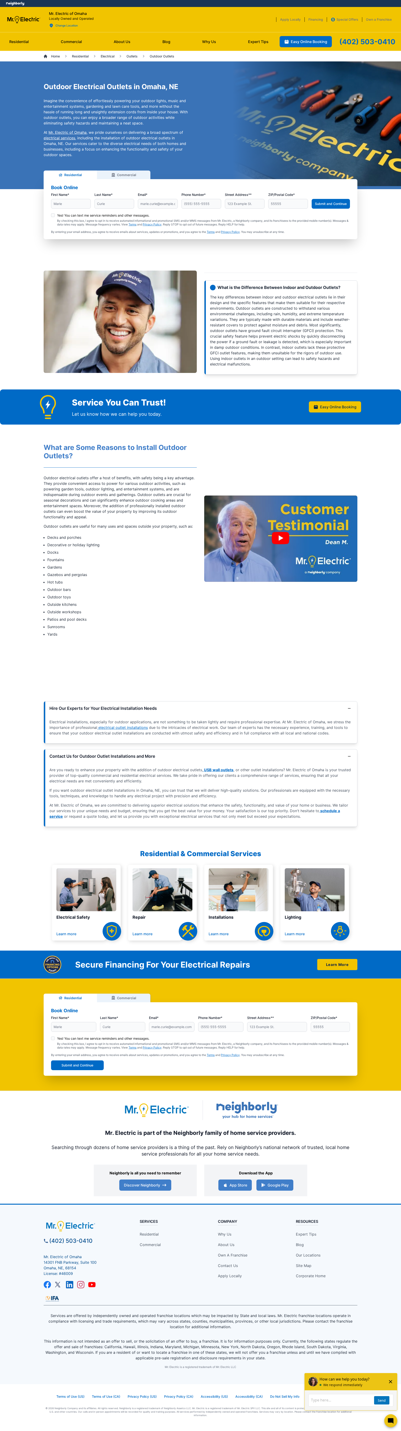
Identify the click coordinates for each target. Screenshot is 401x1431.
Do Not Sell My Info (284, 1396)
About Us (226, 1244)
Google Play (278, 1185)
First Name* (60, 195)
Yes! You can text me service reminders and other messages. (103, 215)
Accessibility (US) (214, 1396)
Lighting (293, 917)
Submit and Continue (331, 204)
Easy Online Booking (338, 407)
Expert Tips (306, 1234)
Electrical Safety (73, 917)
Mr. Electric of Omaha (68, 132)
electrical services (59, 138)
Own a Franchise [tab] (379, 19)
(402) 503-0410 (71, 1240)
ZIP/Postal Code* (281, 195)
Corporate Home (311, 1275)
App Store (238, 1185)
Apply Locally (230, 1275)
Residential (73, 175)
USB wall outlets (218, 769)
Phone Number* (193, 195)
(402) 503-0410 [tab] (367, 41)
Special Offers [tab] (347, 19)
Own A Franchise (232, 1255)
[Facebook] (47, 1284)
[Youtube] (92, 1284)
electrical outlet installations (122, 727)
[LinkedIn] (69, 1284)
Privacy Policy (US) (142, 1396)
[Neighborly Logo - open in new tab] (15, 3)
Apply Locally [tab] (290, 19)
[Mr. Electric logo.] (24, 19)
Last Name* (103, 195)
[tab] (122, 41)
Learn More (337, 964)
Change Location (66, 25)
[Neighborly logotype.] (247, 1110)
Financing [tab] (315, 19)
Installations (221, 917)
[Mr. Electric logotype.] (156, 1110)
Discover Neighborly (142, 1185)
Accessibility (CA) (249, 1396)
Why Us (224, 1234)
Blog (300, 1244)
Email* (142, 195)
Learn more (66, 934)
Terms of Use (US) (70, 1396)
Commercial (126, 175)
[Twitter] (58, 1284)
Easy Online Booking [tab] (309, 41)
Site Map (303, 1265)
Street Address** (238, 195)
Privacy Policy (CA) (178, 1396)
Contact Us (228, 1265)
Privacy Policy (152, 224)
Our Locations (308, 1255)
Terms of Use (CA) (106, 1396)
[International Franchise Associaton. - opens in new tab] (52, 1298)
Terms (132, 224)
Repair (139, 917)
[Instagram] (80, 1284)
